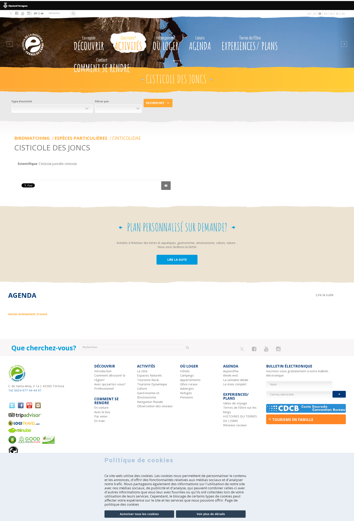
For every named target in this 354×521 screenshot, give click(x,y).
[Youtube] (22, 13)
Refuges (186, 393)
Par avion (100, 416)
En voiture (101, 407)
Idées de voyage (235, 403)
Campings (187, 375)
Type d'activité (21, 101)
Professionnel (104, 388)
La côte (142, 371)
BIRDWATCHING (32, 138)
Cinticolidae (126, 138)
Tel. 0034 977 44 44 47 (24, 390)
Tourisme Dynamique (152, 384)
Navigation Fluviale (150, 402)
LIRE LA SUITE (177, 260)
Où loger (166, 43)
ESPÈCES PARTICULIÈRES (81, 138)
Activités (128, 43)
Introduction (102, 371)
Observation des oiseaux (154, 406)
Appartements (190, 380)
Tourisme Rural (148, 380)
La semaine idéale (235, 380)
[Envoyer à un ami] (166, 185)
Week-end (230, 375)
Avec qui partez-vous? (110, 384)
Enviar (339, 394)
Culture (142, 388)
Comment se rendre (102, 65)
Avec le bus (102, 412)
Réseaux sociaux (235, 425)
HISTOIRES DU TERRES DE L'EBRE (240, 418)
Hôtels (185, 371)
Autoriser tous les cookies (139, 514)
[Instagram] (28, 13)
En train (99, 421)
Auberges (187, 388)
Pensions (186, 397)
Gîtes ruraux (188, 384)
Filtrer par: (102, 101)
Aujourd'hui (230, 371)
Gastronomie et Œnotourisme (148, 395)
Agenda (200, 43)
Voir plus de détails (211, 514)
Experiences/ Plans (250, 43)
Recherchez (155, 103)
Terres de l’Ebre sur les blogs (239, 409)
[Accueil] (41, 38)
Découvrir (89, 43)
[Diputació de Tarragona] (177, 5)
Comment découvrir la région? (109, 377)
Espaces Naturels (149, 375)
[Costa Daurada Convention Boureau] (306, 408)
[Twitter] (10, 13)
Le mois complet (234, 384)
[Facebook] (16, 13)
